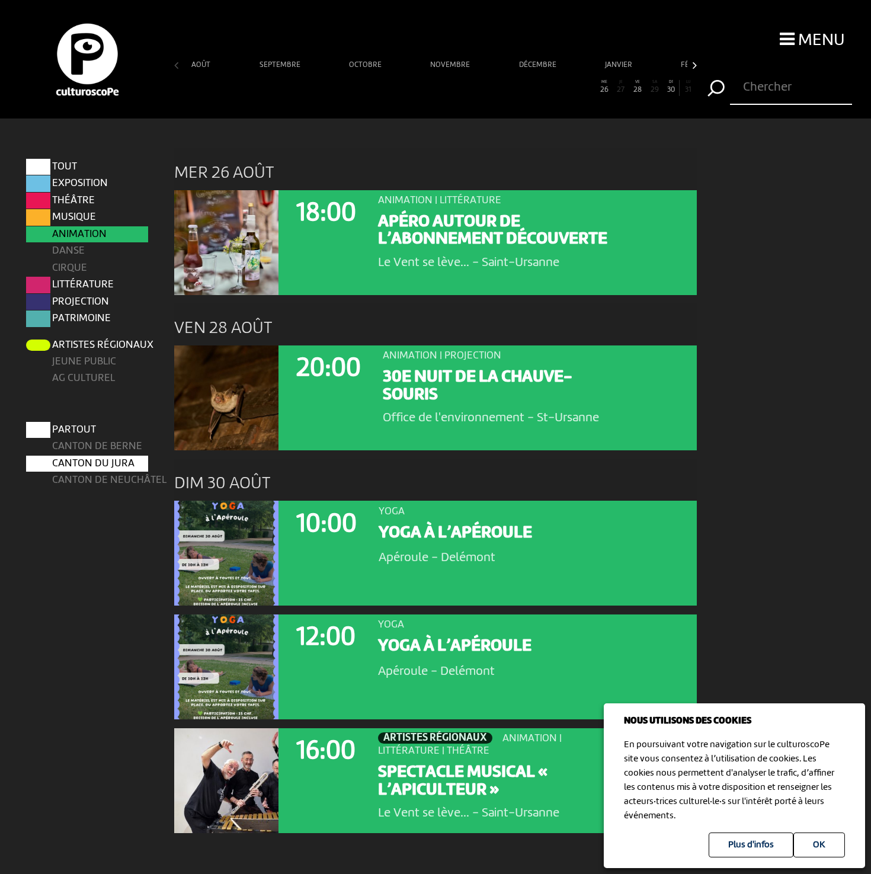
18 (469, 87)
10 (334, 87)
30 (671, 87)
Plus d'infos (751, 845)
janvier (619, 65)
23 (554, 87)
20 (503, 87)
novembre (451, 65)
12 (368, 87)
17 (452, 87)
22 (537, 87)
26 (604, 87)
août (201, 65)
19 (485, 87)
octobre (366, 65)
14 (401, 87)
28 (637, 87)
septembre (281, 65)
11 (351, 87)
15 (418, 87)
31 (688, 87)
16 (435, 87)
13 (385, 87)
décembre (538, 65)
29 (655, 87)
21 (519, 87)
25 (587, 87)
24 (570, 87)
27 (621, 87)
